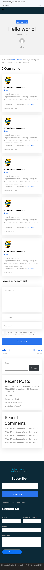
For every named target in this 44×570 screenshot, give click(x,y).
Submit (12, 552)
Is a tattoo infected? (13, 406)
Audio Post (6, 350)
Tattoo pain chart (12, 399)
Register (6, 5)
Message (6, 535)
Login (39, 5)
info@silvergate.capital (16, 2)
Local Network (16, 60)
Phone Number (30, 517)
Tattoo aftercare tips (13, 402)
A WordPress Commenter (15, 428)
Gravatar (31, 104)
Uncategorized (22, 22)
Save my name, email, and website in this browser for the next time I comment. (21, 333)
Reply (6, 90)
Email (5, 526)
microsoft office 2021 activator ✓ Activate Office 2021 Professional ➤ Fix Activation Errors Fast (22, 389)
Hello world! (37, 350)
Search (7, 363)
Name (5, 517)
